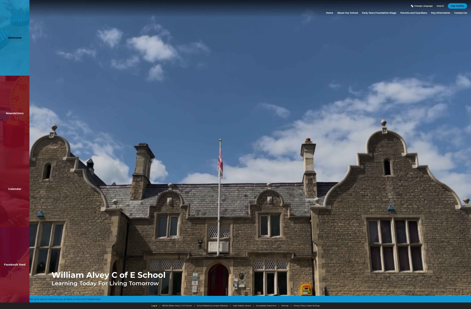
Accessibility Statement (266, 306)
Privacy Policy (300, 306)
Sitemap (285, 306)
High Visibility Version (242, 306)
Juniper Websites (220, 306)
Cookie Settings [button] (313, 306)
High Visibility (457, 6)
